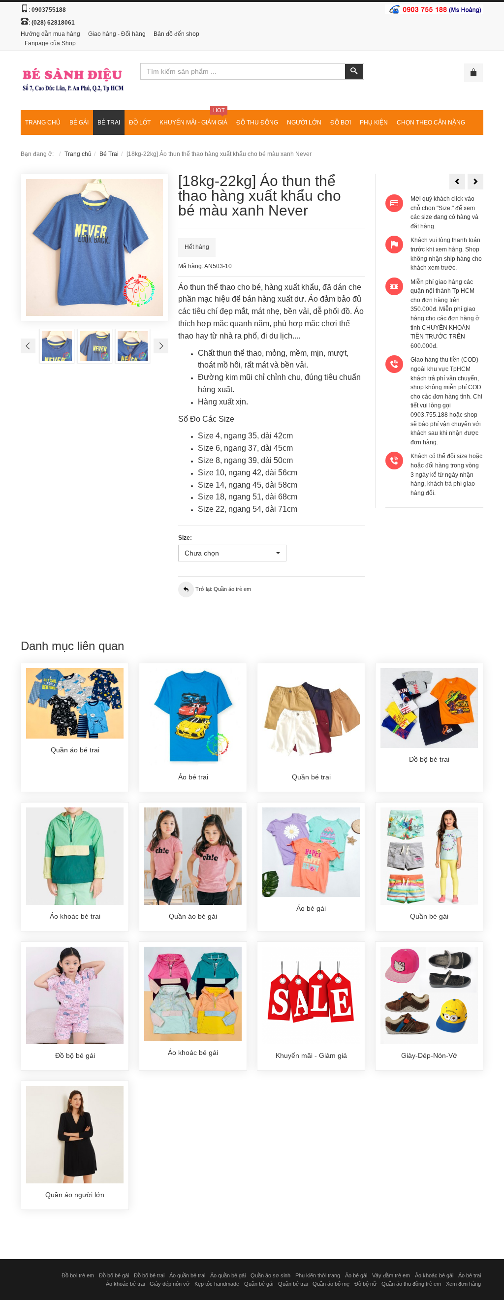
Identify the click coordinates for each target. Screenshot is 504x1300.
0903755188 (49, 9)
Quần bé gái (258, 1284)
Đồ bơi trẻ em (78, 1275)
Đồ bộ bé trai (149, 1275)
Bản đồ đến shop (176, 34)
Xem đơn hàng (463, 1284)
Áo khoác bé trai (125, 1284)
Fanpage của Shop (50, 43)
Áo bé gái (356, 1275)
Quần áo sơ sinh (270, 1275)
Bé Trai (109, 154)
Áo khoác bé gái (434, 1275)
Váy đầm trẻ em (391, 1275)
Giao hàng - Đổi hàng (117, 34)
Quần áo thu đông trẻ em (411, 1284)
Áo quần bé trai (187, 1275)
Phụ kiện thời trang (317, 1275)
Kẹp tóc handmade (216, 1284)
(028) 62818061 (53, 22)
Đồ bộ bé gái (114, 1275)
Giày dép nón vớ (169, 1284)
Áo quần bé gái (228, 1275)
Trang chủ (78, 154)
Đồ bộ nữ (365, 1284)
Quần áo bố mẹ (331, 1284)
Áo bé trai (469, 1275)
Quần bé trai (293, 1284)
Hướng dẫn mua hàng (50, 34)
